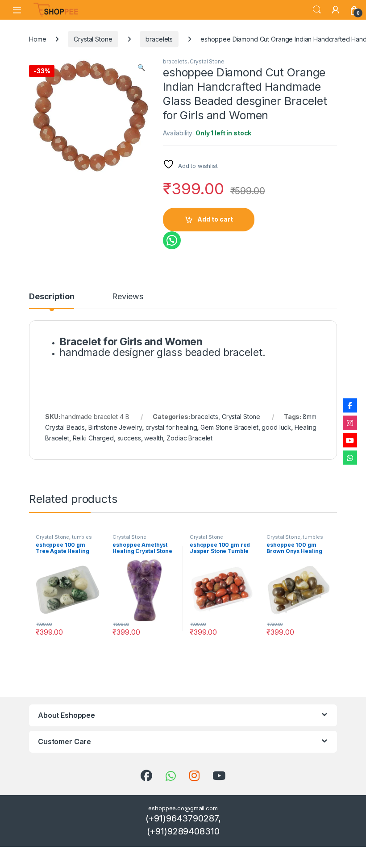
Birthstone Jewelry (115, 427)
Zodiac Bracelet (189, 438)
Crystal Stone (93, 39)
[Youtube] (350, 440)
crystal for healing (171, 427)
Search (317, 10)
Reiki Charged (93, 438)
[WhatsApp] (350, 458)
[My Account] (336, 9)
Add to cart (215, 219)
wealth (153, 438)
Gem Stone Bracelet (229, 427)
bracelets (159, 39)
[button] (141, 67)
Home (37, 39)
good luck (276, 427)
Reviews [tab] (127, 297)
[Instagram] (350, 423)
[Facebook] (350, 405)
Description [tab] (51, 297)
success (129, 438)
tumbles (82, 537)
